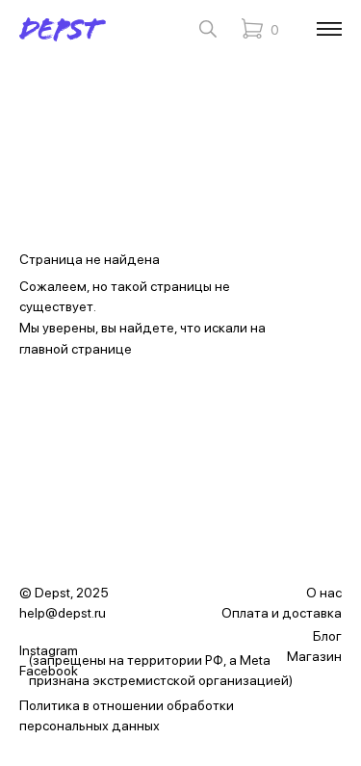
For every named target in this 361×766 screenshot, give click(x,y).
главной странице (75, 349)
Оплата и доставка (281, 613)
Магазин (314, 656)
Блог (327, 636)
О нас (324, 592)
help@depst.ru (62, 613)
